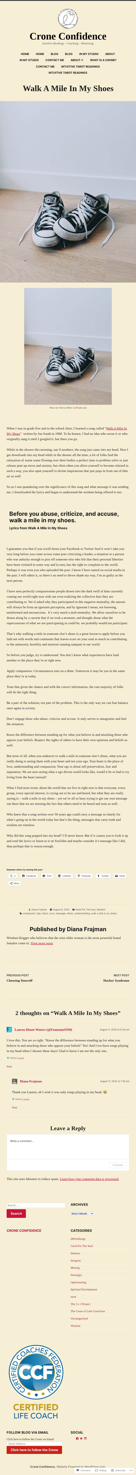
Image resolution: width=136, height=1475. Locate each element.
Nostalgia (76, 1275)
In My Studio (89, 54)
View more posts (42, 943)
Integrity (76, 1260)
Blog (54, 54)
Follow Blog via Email (27, 1432)
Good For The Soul (85, 909)
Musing (75, 1267)
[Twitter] (81, 1438)
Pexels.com (81, 408)
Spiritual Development (84, 1289)
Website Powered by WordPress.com (81, 1466)
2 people (20, 1058)
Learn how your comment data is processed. (89, 1179)
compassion (29, 913)
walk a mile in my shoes (104, 913)
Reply (9, 1066)
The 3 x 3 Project (81, 1304)
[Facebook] (77, 1438)
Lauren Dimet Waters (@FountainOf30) (43, 1029)
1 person (26, 1099)
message (60, 913)
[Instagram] (85, 1438)
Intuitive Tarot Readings (80, 66)
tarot (73, 1296)
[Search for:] (36, 1205)
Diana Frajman (39, 909)
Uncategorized (79, 1318)
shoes (70, 913)
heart (45, 913)
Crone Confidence (68, 36)
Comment (118, 1165)
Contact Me (54, 60)
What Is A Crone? (103, 60)
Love (51, 913)
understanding (82, 913)
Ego (39, 913)
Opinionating (78, 1282)
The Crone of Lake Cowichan (88, 1311)
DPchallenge (78, 1238)
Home (25, 54)
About (110, 54)
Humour (75, 1253)
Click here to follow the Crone (34, 1450)
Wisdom (101, 909)
